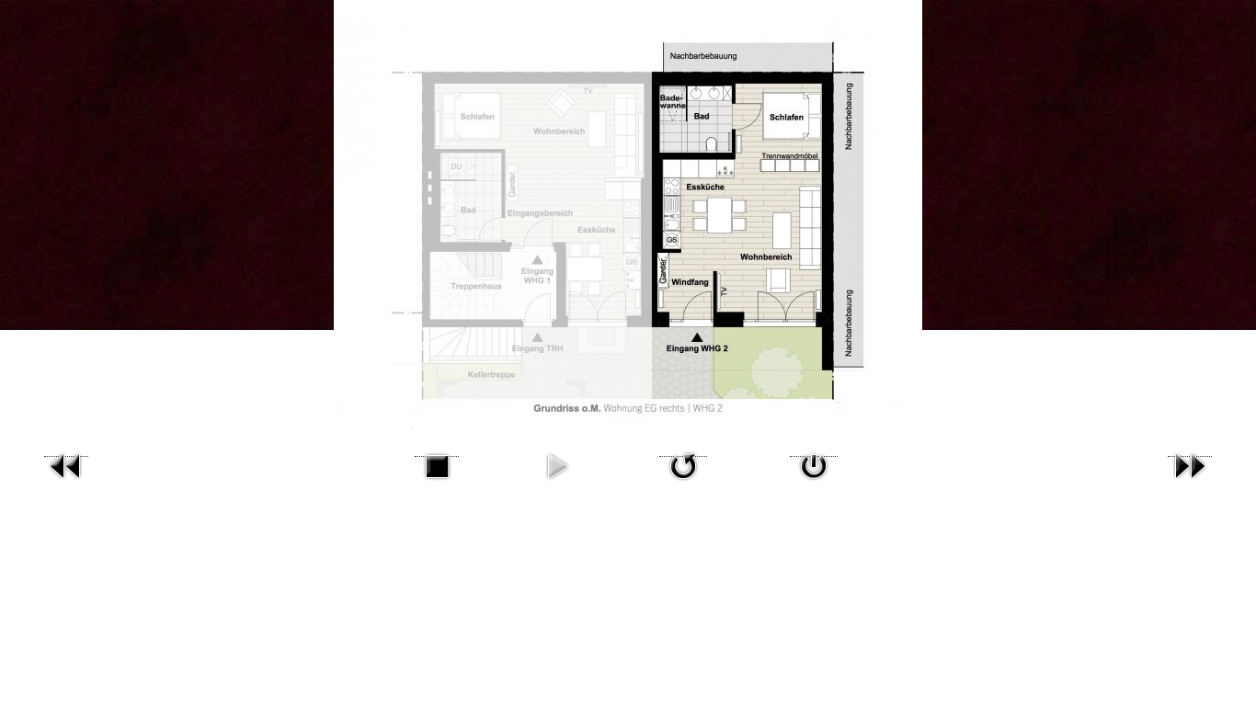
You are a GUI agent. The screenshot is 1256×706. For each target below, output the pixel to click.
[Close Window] (814, 450)
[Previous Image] (66, 450)
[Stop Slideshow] (437, 450)
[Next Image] (1190, 450)
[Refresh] (683, 450)
